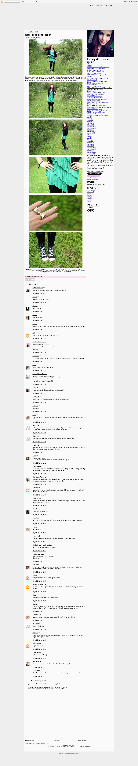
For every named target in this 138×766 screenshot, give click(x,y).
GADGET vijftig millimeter (95, 89)
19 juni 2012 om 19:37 (39, 484)
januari (90, 123)
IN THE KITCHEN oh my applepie (97, 102)
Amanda (35, 406)
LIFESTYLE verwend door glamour (98, 67)
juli (89, 63)
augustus (91, 133)
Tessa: (35, 565)
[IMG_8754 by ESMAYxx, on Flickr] (55, 118)
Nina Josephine (38, 509)
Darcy (34, 445)
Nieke (34, 436)
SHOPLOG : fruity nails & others (97, 115)
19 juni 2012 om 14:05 (39, 384)
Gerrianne (36, 661)
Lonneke (35, 615)
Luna (34, 415)
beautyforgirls (37, 554)
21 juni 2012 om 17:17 (39, 667)
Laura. (35, 315)
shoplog (89, 200)
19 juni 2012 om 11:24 (39, 320)
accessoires (33, 277)
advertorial (90, 192)
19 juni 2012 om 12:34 (39, 338)
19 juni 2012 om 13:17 (39, 361)
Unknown (36, 643)
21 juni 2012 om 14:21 (39, 658)
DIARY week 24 (92, 91)
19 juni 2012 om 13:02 (39, 352)
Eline (34, 456)
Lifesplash (36, 356)
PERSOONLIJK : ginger (94, 109)
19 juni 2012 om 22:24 (39, 561)
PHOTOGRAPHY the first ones (97, 81)
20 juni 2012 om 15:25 (39, 620)
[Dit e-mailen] (26, 279)
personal (90, 198)
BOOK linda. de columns (95, 83)
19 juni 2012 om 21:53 (39, 542)
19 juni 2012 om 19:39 (39, 495)
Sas (34, 527)
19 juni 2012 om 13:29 (39, 370)
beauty (89, 193)
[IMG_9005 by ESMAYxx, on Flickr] (55, 75)
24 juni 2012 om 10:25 (39, 676)
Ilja (34, 595)
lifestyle (89, 197)
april (89, 118)
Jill (34, 333)
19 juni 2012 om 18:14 (39, 452)
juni (89, 65)
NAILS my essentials (93, 101)
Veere (34, 365)
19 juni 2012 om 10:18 (39, 311)
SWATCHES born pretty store (96, 105)
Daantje (35, 306)
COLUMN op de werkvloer (95, 97)
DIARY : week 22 (92, 113)
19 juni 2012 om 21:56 (39, 551)
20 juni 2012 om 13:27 (39, 611)
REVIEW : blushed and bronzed (97, 110)
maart (90, 120)
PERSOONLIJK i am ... (94, 96)
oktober (90, 130)
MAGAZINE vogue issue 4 (95, 72)
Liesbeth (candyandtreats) (41, 545)
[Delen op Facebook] (33, 279)
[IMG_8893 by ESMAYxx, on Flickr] (55, 231)
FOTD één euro (92, 84)
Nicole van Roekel (39, 477)
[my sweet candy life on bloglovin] (93, 177)
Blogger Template (63, 753)
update (89, 201)
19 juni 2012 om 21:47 (39, 523)
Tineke (35, 297)
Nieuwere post (29, 740)
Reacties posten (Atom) (42, 743)
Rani (34, 604)
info (70, 745)
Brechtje (35, 487)
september (91, 131)
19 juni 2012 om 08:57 (39, 302)
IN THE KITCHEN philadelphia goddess (99, 88)
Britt (34, 388)
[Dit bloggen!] (28, 279)
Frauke (35, 324)
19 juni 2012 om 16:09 (39, 433)
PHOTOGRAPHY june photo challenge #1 (100, 107)
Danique (35, 633)
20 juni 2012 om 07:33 (39, 601)
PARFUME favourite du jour (95, 93)
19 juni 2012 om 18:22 (39, 463)
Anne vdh (36, 498)
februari (90, 122)
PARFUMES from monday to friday (98, 78)
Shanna (35, 670)
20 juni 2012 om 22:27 (39, 649)
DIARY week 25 (92, 80)
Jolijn (34, 425)
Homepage (56, 740)
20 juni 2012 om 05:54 (39, 581)
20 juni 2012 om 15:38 (39, 629)
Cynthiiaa (36, 466)
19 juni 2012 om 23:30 (39, 572)
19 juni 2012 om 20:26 (39, 505)
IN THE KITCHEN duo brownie (96, 68)
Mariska (35, 624)
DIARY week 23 (92, 104)
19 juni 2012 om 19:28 (39, 474)
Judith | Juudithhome (40, 374)
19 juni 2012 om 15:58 (39, 411)
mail (73, 745)
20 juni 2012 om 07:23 (39, 592)
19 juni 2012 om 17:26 (39, 442)
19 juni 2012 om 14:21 (39, 393)
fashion (40, 277)
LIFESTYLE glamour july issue (97, 99)
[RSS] (26, 749)
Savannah (36, 397)
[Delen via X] (31, 279)
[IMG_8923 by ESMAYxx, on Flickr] (55, 193)
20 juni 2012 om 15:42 (39, 640)
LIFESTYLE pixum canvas (95, 94)
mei (89, 117)
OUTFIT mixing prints (94, 73)
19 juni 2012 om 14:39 (39, 402)
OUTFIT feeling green (38, 34)
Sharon (35, 536)
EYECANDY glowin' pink (95, 70)
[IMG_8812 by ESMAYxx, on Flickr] (55, 268)
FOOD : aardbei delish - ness (96, 112)
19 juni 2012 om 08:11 (39, 293)
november (91, 128)
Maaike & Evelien (38, 584)
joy (34, 575)
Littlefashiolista (38, 288)
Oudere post (82, 740)
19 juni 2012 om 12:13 (39, 329)
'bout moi (65, 745)
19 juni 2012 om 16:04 (39, 422)
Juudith (35, 518)
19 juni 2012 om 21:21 (39, 514)
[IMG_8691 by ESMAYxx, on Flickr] (55, 155)
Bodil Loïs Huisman (39, 342)
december (91, 126)
